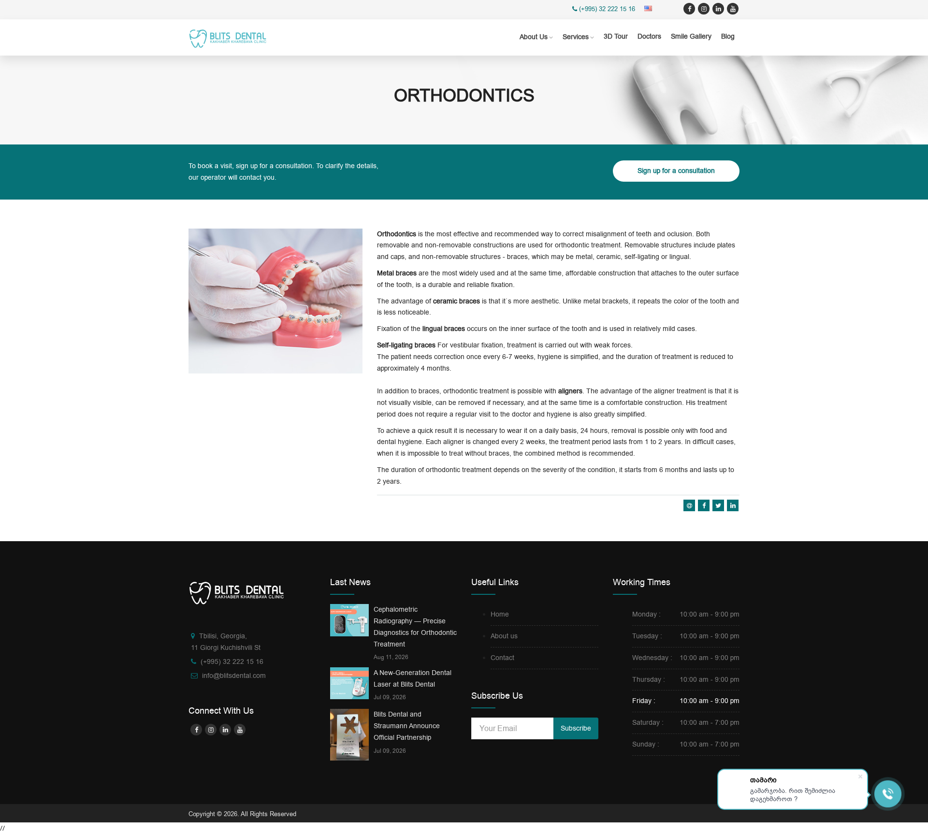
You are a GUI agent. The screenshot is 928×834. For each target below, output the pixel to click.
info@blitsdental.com (234, 675)
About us (504, 636)
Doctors (649, 36)
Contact (502, 657)
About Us (534, 37)
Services (576, 37)
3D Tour (616, 36)
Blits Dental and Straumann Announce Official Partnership (407, 726)
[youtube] (733, 8)
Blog (728, 36)
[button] (650, 9)
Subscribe (576, 728)
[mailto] (689, 505)
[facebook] (689, 8)
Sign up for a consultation (676, 170)
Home (500, 614)
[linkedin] (718, 8)
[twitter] (704, 8)
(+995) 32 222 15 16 (607, 9)
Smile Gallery (691, 36)
